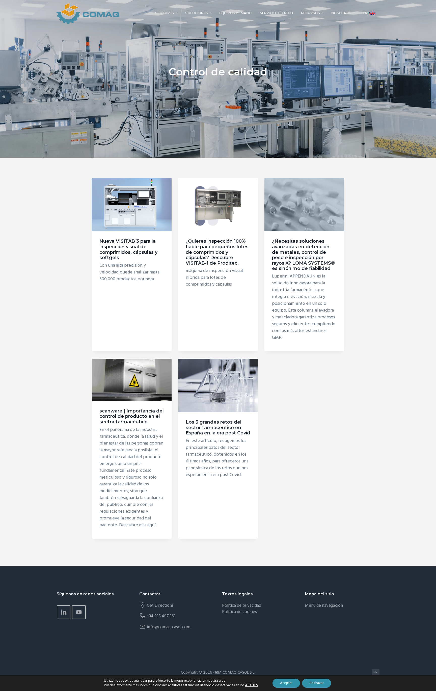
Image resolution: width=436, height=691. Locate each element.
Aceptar (286, 683)
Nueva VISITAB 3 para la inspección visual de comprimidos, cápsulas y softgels (128, 249)
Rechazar (316, 683)
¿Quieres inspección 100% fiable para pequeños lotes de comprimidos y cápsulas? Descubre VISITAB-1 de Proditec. (217, 252)
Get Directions (160, 605)
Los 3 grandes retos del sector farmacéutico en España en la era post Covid (218, 427)
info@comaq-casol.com (168, 627)
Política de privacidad (241, 605)
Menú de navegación (324, 605)
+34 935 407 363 (161, 616)
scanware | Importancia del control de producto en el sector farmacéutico (131, 416)
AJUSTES (251, 685)
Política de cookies (239, 612)
